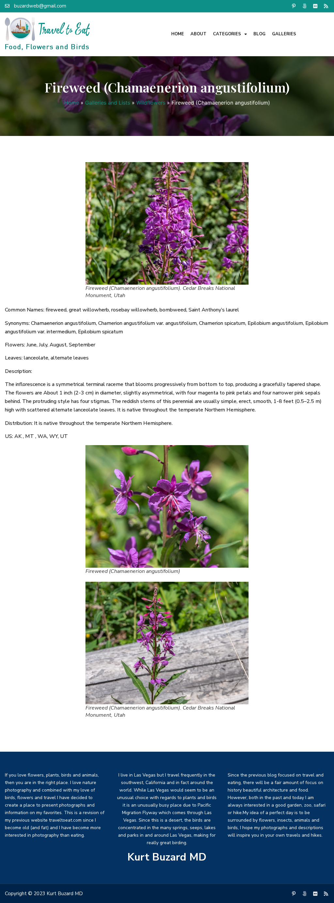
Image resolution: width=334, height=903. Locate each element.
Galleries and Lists (107, 102)
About (198, 34)
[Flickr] (315, 6)
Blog (259, 34)
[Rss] (326, 6)
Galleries (284, 34)
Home (177, 34)
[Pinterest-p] (294, 6)
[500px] (305, 6)
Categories (227, 34)
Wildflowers (150, 102)
